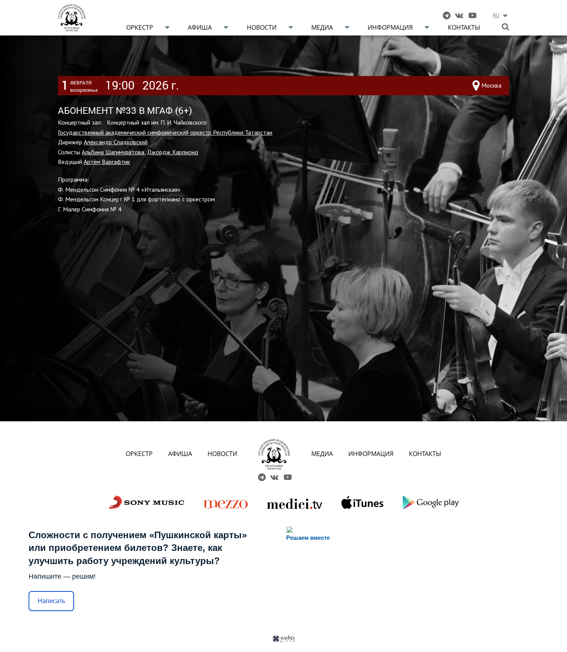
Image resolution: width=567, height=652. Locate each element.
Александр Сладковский (116, 142)
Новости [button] (262, 27)
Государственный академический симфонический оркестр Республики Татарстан (165, 132)
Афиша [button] (200, 27)
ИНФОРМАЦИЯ (370, 453)
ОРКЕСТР (139, 453)
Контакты (464, 27)
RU (496, 15)
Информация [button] (390, 27)
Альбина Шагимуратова (113, 152)
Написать (51, 601)
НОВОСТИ (222, 453)
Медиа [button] (322, 27)
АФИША (180, 453)
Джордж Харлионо (172, 152)
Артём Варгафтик (107, 162)
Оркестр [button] (139, 27)
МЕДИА (322, 453)
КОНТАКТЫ (425, 453)
